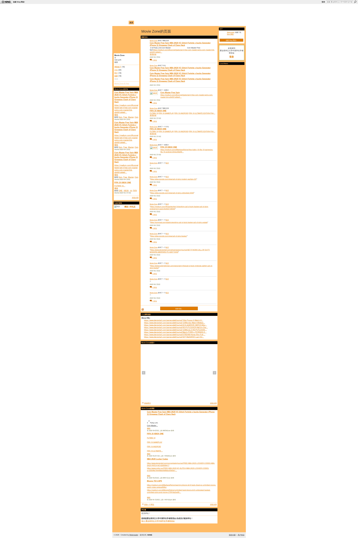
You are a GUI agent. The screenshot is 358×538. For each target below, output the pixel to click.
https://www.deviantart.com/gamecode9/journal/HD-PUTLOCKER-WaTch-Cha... (176, 327)
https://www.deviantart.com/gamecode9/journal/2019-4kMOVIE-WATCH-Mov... (175, 325)
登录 (323, 2)
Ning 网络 (230, 34)
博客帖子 (117, 66)
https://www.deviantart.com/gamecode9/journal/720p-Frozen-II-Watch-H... (173, 320)
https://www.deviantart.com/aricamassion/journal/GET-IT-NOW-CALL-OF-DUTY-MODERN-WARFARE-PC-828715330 (180, 251)
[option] (179, 373)
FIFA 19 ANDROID (181, 113)
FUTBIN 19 (154, 113)
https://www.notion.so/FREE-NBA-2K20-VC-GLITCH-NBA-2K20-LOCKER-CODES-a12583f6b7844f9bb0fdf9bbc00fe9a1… (178, 469)
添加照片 (147, 403)
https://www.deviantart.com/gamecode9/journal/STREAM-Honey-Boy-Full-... (174, 334)
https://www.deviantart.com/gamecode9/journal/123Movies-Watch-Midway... (174, 322)
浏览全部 (135, 197)
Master (131, 117)
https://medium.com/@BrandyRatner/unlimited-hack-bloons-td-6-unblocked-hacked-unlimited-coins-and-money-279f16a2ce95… (178, 491)
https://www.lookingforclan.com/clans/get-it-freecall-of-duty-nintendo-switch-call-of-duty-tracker (181, 266)
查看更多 (153, 54)
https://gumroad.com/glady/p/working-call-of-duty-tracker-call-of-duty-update (179, 222)
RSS (143, 309)
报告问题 (232, 535)
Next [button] (214, 372)
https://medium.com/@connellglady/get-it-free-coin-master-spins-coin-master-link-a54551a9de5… (126, 109)
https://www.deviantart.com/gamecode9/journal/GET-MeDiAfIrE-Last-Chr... (174, 337)
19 (131, 190)
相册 (116, 76)
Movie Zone (154, 40)
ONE (121, 190)
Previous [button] (143, 372)
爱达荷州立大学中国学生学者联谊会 (151, 7)
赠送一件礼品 (129, 206)
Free (125, 117)
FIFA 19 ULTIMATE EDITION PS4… (202, 113)
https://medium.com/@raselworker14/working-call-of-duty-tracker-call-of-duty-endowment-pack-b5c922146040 (179, 207)
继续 (116, 114)
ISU (165, 22)
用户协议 (241, 535)
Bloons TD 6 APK (154, 481)
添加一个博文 (149, 504)
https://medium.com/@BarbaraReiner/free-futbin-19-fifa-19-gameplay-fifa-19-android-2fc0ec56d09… (186, 150)
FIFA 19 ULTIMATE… (155, 451)
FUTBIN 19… (119, 185)
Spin (120, 117)
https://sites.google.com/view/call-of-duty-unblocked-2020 (172, 193)
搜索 (355, 2)
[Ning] (6, 2)
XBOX (126, 190)
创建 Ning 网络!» (231, 40)
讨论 (116, 70)
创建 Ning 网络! (19, 2)
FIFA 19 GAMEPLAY (166, 113)
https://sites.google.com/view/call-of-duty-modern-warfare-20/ (173, 179)
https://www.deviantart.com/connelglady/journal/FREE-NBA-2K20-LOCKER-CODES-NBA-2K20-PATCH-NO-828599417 (181, 464)
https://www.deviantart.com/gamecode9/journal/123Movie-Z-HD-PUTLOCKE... (175, 329)
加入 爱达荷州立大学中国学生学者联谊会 (158, 521)
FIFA (135, 190)
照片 (116, 73)
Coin (136, 117)
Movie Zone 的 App (121, 83)
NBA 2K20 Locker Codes (157, 459)
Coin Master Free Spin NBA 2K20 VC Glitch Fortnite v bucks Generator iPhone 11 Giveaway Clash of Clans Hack (126, 97)
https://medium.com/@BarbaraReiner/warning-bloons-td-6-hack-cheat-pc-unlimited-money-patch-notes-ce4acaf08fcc (181, 486)
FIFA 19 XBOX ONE (122, 182)
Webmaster (231, 32)
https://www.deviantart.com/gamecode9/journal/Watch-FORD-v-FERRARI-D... (175, 332)
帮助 (160, 22)
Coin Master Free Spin (170, 93)
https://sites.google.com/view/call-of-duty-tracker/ (168, 236)
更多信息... (179, 308)
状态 (167, 163)
